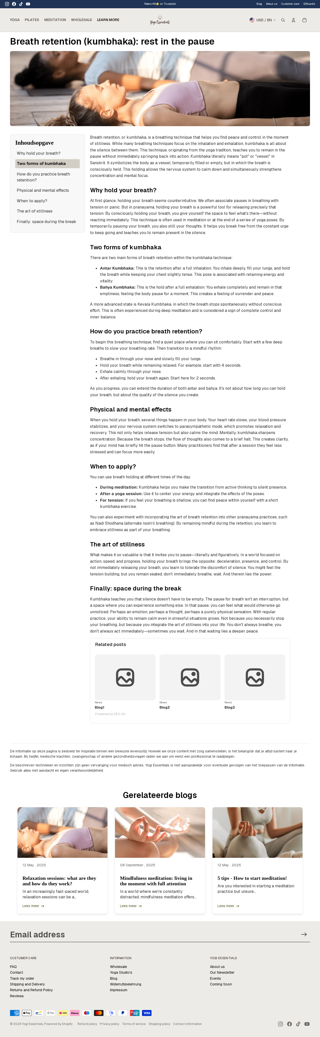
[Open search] (283, 20)
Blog (259, 4)
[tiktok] (21, 4)
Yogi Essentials (32, 1024)
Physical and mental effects (43, 190)
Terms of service (134, 1024)
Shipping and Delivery (27, 984)
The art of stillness (34, 211)
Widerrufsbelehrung (125, 984)
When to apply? (32, 200)
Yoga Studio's (121, 972)
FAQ (13, 966)
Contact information (187, 1024)
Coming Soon (221, 984)
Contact (16, 972)
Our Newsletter (222, 972)
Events (215, 978)
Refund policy (87, 1024)
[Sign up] (304, 934)
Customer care (290, 4)
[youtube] (28, 4)
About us (217, 966)
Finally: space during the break (46, 221)
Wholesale (118, 966)
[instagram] (7, 4)
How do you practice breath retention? (43, 177)
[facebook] (14, 4)
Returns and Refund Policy (31, 990)
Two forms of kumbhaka (41, 163)
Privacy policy (109, 1024)
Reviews (17, 996)
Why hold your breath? (38, 153)
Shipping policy (159, 1024)
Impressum (118, 990)
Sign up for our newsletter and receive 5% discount (174, 4)
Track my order (22, 978)
